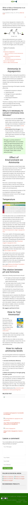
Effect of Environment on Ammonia (11, 56)
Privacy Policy (21, 500)
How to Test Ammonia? (8, 61)
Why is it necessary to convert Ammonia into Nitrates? (14, 54)
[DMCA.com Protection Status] (4, 498)
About (2, 500)
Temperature (7, 57)
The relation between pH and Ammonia (13, 59)
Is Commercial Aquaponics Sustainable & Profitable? (14, 413)
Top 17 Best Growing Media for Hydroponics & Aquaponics (12, 423)
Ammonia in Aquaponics (9, 51)
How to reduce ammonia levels (10, 62)
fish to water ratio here (10, 250)
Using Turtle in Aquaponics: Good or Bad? (13, 431)
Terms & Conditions (11, 500)
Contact (25, 501)
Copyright (18, 501)
